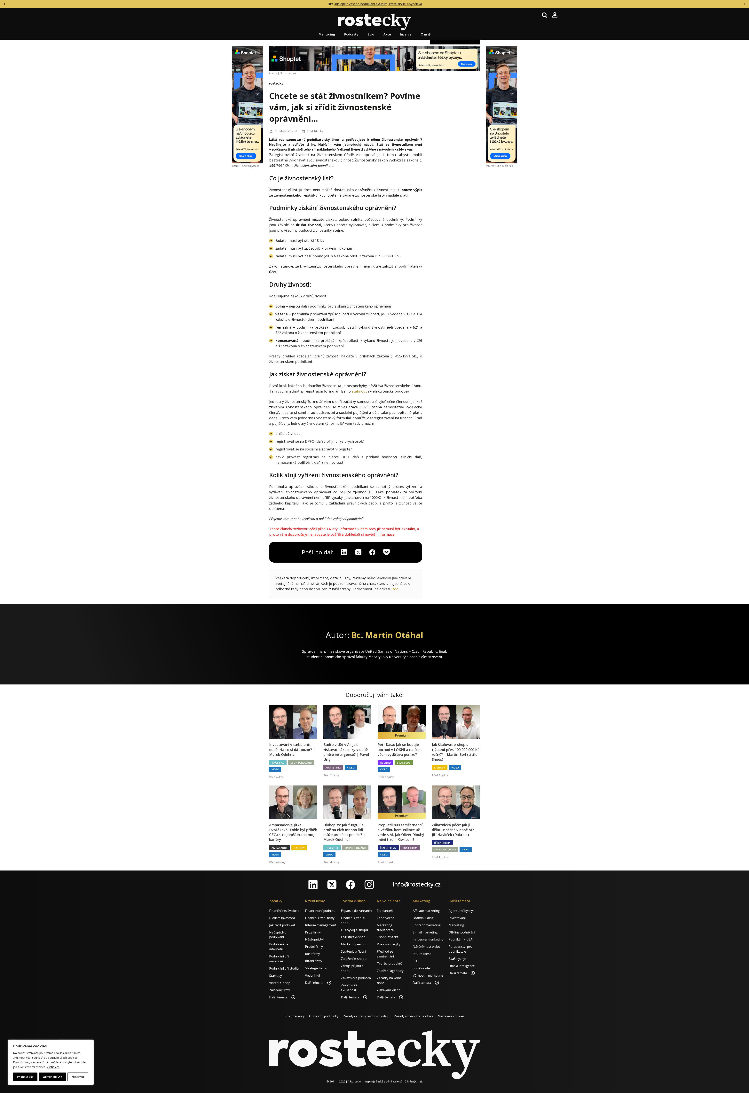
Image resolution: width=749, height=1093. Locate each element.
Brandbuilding (423, 918)
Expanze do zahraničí (356, 911)
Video (275, 769)
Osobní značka (387, 937)
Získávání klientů (389, 990)
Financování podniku (320, 911)
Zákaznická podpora (356, 978)
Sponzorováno (301, 762)
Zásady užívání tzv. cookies (413, 1016)
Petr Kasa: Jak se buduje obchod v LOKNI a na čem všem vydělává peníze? (400, 749)
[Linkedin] (344, 552)
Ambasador (280, 848)
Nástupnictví (314, 939)
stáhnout (359, 391)
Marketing (333, 767)
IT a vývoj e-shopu (354, 930)
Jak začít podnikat (282, 925)
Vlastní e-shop (279, 983)
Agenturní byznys (461, 911)
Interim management (320, 925)
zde (395, 589)
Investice (278, 762)
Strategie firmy (316, 968)
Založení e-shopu (354, 958)
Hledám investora (282, 918)
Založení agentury (390, 971)
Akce (387, 34)
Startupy (403, 762)
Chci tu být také (250, 166)
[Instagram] (369, 884)
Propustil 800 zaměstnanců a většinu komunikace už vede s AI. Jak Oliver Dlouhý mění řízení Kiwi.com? (401, 832)
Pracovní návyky (388, 944)
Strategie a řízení (353, 951)
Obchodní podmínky (323, 1016)
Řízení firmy (388, 848)
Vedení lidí (312, 975)
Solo (371, 34)
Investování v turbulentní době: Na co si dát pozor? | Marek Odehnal (292, 749)
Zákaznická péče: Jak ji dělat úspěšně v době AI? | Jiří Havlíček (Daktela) (454, 830)
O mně (425, 34)
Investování (457, 918)
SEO (416, 961)
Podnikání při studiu (284, 968)
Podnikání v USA (460, 939)
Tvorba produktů (389, 963)
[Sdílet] (372, 552)
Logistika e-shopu (354, 937)
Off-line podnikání (462, 932)
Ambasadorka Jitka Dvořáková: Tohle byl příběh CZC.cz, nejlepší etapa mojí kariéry (293, 832)
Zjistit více (53, 1067)
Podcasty (351, 34)
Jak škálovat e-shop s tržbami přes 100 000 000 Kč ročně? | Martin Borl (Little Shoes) (455, 752)
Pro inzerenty (294, 1016)
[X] (358, 552)
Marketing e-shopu (355, 944)
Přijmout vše (25, 1077)
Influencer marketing (428, 939)
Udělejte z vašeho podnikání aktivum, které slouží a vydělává (378, 4)
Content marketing (427, 925)
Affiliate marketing (426, 911)
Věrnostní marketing (428, 975)
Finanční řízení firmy (320, 918)
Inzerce (405, 34)
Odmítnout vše (52, 1077)
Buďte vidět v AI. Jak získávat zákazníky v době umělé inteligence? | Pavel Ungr (346, 752)
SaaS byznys (458, 958)
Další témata (278, 997)
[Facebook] (350, 884)
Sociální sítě (421, 968)
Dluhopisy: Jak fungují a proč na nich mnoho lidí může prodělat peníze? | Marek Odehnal (344, 832)
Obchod (385, 762)
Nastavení (78, 1077)
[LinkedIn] (313, 884)
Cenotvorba (385, 918)
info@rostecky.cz (417, 884)
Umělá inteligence (462, 966)
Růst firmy (410, 848)
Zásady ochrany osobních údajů (366, 1016)
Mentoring (327, 34)
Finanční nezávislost (284, 911)
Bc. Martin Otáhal (286, 131)
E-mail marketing (425, 932)
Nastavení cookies (451, 1016)
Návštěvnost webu (426, 946)
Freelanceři (385, 911)
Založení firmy (279, 990)
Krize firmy (313, 932)
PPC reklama (422, 954)
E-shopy (439, 767)
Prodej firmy (314, 946)
